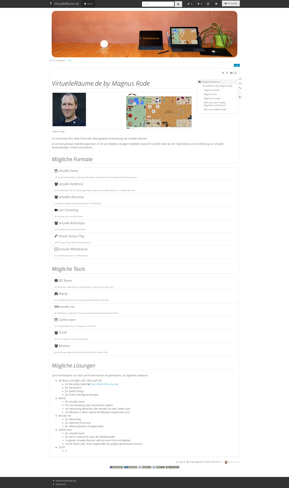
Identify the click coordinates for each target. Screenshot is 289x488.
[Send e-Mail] (231, 72)
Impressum (61, 484)
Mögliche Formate (211, 90)
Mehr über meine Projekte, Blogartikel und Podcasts (215, 104)
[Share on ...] (223, 72)
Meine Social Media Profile (215, 109)
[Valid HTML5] (145, 466)
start (70, 60)
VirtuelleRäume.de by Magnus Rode (217, 85)
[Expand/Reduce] (216, 4)
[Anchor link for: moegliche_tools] (87, 268)
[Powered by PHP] (131, 466)
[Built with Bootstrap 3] (117, 466)
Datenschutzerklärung (66, 480)
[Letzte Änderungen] (227, 72)
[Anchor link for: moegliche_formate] (95, 158)
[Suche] (178, 4)
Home (90, 3)
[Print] (235, 72)
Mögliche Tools (210, 94)
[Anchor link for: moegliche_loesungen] (98, 365)
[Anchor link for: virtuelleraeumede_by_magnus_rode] (153, 83)
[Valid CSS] (159, 466)
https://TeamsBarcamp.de (103, 384)
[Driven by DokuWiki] (172, 466)
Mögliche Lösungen (212, 98)
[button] (190, 4)
